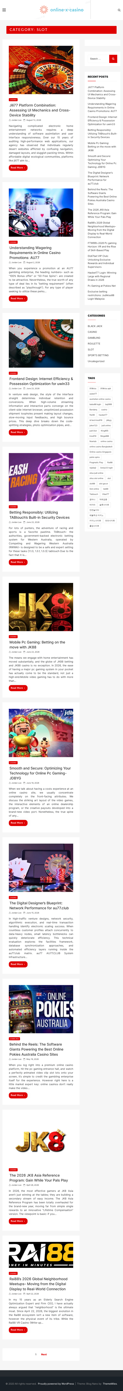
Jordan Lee (16, 120)
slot (109, 478)
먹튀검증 (103, 499)
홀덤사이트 (94, 526)
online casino (106, 441)
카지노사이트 (95, 520)
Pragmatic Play (96, 462)
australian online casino (100, 399)
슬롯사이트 (104, 504)
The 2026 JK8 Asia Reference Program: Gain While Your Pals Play (102, 213)
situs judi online (96, 473)
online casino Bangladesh (101, 446)
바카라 (92, 504)
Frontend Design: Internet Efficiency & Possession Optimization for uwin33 (102, 120)
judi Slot (93, 431)
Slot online (94, 489)
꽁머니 (92, 499)
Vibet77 (105, 494)
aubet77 (93, 394)
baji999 (108, 404)
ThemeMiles (110, 1383)
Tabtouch (94, 494)
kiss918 (93, 436)
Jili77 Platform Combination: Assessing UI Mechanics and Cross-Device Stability (39, 110)
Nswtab (93, 441)
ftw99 (92, 415)
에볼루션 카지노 (96, 515)
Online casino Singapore (100, 452)
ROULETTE (94, 343)
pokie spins (95, 457)
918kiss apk (105, 388)
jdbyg (108, 420)
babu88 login (95, 404)
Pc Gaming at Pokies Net (102, 285)
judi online (106, 425)
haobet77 (103, 415)
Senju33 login (106, 467)
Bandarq (93, 409)
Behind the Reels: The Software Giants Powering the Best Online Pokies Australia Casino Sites (36, 1049)
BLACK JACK (95, 326)
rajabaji (93, 467)
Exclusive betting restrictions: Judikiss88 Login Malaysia (101, 295)
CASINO (13, 100)
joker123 (93, 425)
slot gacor (103, 483)
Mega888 (104, 436)
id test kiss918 (96, 420)
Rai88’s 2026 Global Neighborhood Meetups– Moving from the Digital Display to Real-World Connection (38, 1284)
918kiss (93, 388)
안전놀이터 (94, 510)
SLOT (91, 349)
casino (104, 409)
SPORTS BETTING (98, 355)
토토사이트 (110, 520)
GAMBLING (14, 1039)
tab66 (105, 489)
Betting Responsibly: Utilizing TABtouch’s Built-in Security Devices (102, 133)
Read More (17, 168)
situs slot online (96, 478)
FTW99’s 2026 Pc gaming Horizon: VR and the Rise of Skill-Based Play (102, 246)
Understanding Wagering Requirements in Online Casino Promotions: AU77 (35, 253)
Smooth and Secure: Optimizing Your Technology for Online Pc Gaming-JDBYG (40, 773)
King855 (104, 431)
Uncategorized (96, 361)
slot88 (92, 483)
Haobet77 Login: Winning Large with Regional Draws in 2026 (102, 276)
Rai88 (109, 462)
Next (44, 1354)
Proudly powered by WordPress (56, 1383)
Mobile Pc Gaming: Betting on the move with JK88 (102, 147)
